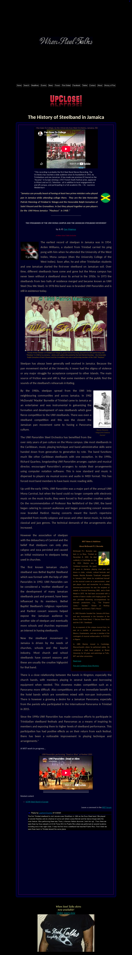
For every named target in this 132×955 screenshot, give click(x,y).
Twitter (84, 85)
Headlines (35, 85)
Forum (57, 85)
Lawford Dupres (45, 812)
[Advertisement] (66, 19)
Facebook (76, 85)
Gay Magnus (70, 229)
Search (26, 85)
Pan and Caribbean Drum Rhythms (86, 666)
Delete (130, 1)
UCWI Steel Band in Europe (37, 802)
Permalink (29, 813)
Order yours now (66, 912)
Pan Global (66, 85)
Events (43, 85)
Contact (92, 85)
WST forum (107, 808)
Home (19, 85)
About (100, 85)
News (51, 85)
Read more (77, 661)
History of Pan (109, 85)
